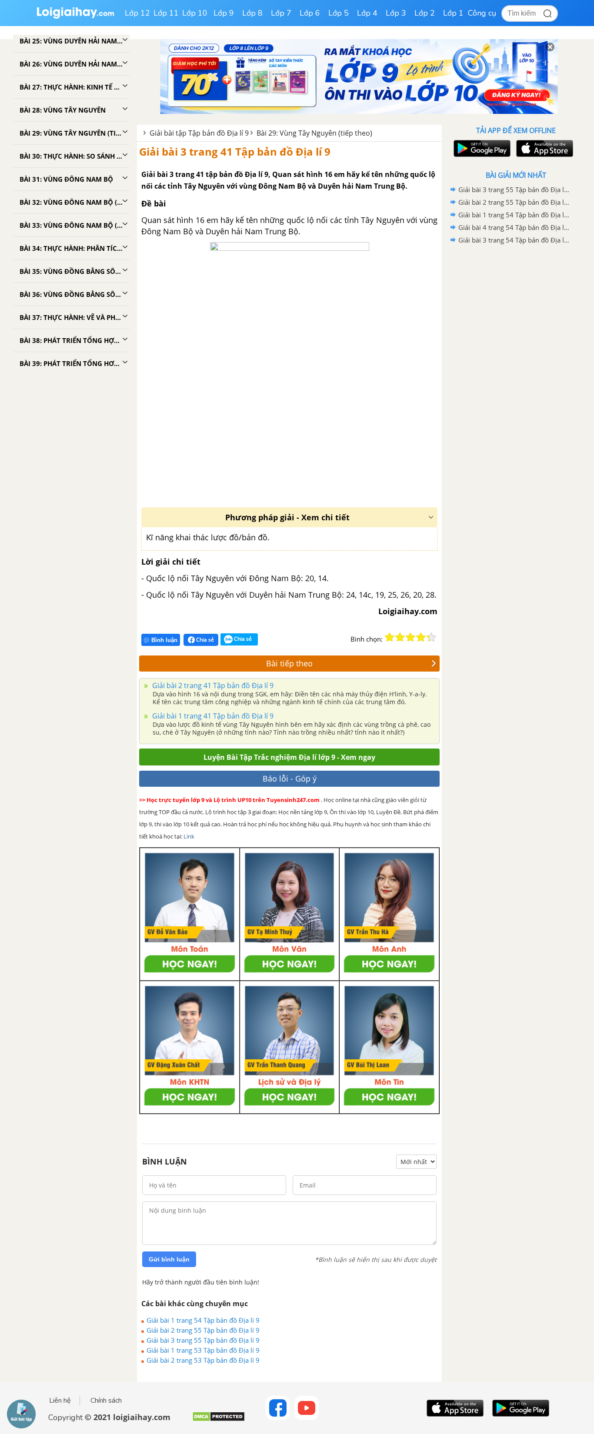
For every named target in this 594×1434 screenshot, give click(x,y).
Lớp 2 (424, 13)
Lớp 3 (396, 13)
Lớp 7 (281, 13)
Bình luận (164, 640)
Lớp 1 (453, 13)
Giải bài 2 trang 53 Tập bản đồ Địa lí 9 (203, 1360)
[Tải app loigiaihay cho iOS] (543, 148)
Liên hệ (60, 1400)
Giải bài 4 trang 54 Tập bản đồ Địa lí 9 (514, 227)
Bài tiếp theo (289, 663)
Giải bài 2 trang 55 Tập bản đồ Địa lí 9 (203, 1330)
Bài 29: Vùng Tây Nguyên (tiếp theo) (314, 133)
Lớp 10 (194, 13)
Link (189, 836)
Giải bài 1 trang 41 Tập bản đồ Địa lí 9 (212, 716)
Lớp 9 (224, 13)
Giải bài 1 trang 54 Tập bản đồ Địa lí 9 (203, 1320)
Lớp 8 (252, 13)
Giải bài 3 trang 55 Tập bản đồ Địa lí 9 (203, 1340)
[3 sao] (410, 637)
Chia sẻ (204, 639)
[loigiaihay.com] (75, 17)
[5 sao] (431, 637)
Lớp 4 (367, 13)
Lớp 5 (338, 13)
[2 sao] (400, 637)
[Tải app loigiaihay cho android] (481, 148)
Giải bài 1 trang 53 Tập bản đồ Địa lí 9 (203, 1350)
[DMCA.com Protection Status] (218, 1419)
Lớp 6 (310, 13)
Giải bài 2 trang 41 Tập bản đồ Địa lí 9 (212, 685)
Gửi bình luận (169, 1259)
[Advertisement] (516, 384)
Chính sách (106, 1400)
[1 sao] (389, 637)
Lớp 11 (166, 13)
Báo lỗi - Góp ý (290, 778)
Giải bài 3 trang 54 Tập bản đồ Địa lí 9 (514, 240)
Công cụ (482, 13)
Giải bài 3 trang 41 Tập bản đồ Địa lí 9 (234, 151)
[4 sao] (421, 637)
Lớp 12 (137, 13)
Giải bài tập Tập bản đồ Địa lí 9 (199, 133)
